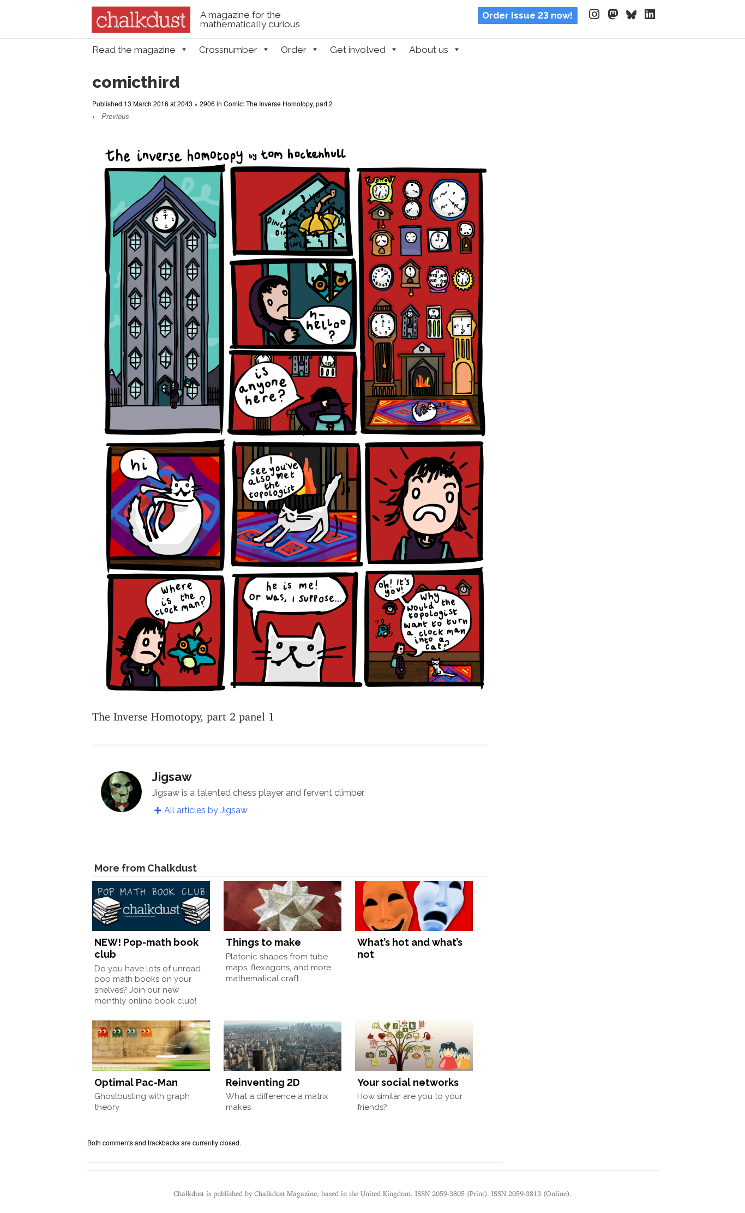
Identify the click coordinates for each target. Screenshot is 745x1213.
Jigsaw (172, 777)
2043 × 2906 (196, 103)
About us (428, 49)
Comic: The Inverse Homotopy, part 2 (278, 103)
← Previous (110, 116)
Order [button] (294, 49)
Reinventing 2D (263, 1082)
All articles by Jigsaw (206, 810)
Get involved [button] (358, 49)
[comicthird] (290, 696)
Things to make (263, 942)
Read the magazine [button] (134, 49)
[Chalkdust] (141, 29)
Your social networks (408, 1082)
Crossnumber (228, 49)
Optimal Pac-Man (136, 1082)
